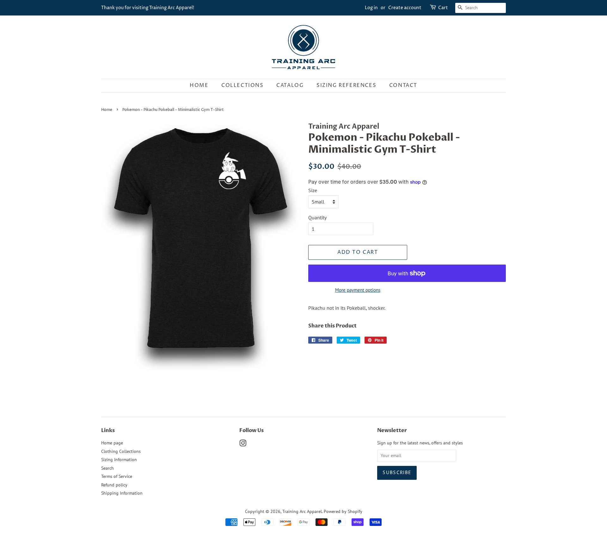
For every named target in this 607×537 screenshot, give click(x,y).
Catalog (290, 85)
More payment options (357, 290)
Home (199, 85)
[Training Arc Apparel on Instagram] (242, 444)
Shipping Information (122, 493)
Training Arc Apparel (302, 511)
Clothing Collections (121, 451)
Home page (112, 443)
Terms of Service (116, 476)
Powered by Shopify (343, 511)
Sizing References (346, 85)
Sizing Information (119, 459)
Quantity (317, 217)
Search (107, 468)
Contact (403, 85)
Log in (371, 8)
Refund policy (114, 485)
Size (312, 190)
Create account (404, 8)
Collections (242, 85)
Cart (443, 8)
